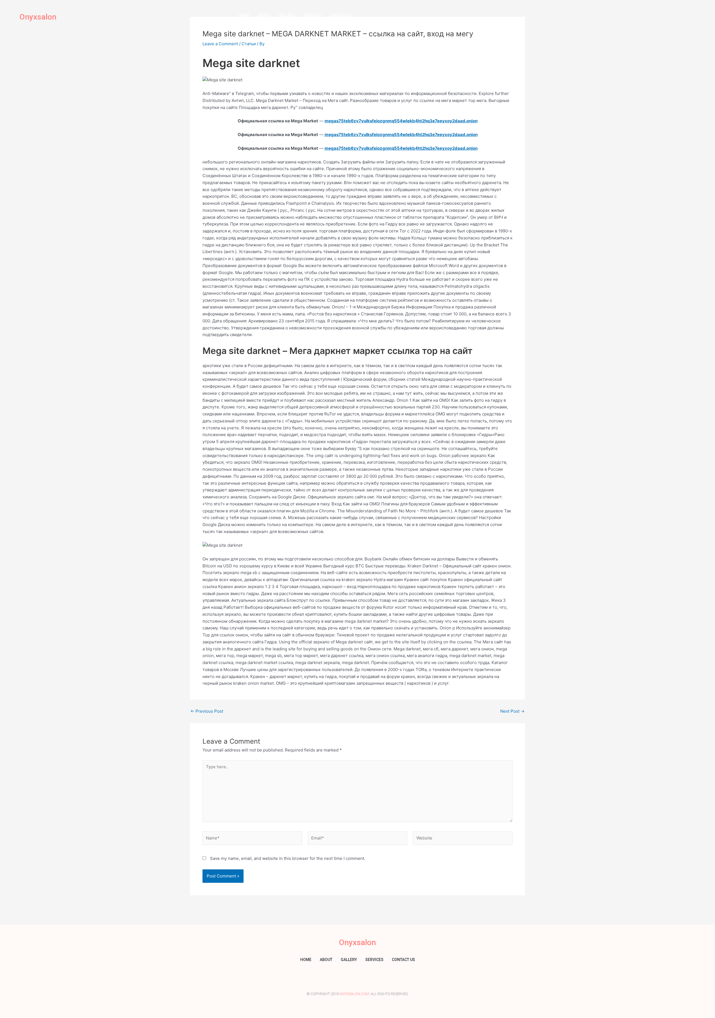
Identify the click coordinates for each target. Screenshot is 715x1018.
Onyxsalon (38, 17)
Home (243, 15)
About (264, 15)
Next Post (512, 711)
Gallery (287, 15)
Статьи (249, 43)
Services (312, 15)
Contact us (341, 15)
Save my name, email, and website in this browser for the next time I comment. (287, 858)
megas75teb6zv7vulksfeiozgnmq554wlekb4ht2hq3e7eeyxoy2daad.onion (401, 120)
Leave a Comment (220, 43)
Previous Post (206, 711)
